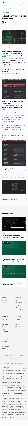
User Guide (4, 322)
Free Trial (4, 329)
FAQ (3, 326)
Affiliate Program (19, 326)
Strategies (17, 305)
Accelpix (4, 56)
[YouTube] (9, 358)
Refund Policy (5, 341)
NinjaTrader (18, 322)
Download (4, 197)
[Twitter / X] (12, 358)
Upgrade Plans (18, 309)
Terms (3, 343)
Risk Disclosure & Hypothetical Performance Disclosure (12, 364)
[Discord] (18, 358)
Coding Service (19, 312)
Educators (17, 319)
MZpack (3, 7)
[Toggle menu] (20, 3)
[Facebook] (15, 358)
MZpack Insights (10, 7)
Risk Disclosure (5, 346)
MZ (6, 3)
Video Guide (5, 324)
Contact (4, 348)
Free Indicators (5, 331)
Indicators (17, 300)
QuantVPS (17, 324)
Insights (6, 12)
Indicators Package (20, 302)
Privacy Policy (5, 339)
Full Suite (17, 307)
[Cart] (23, 2)
